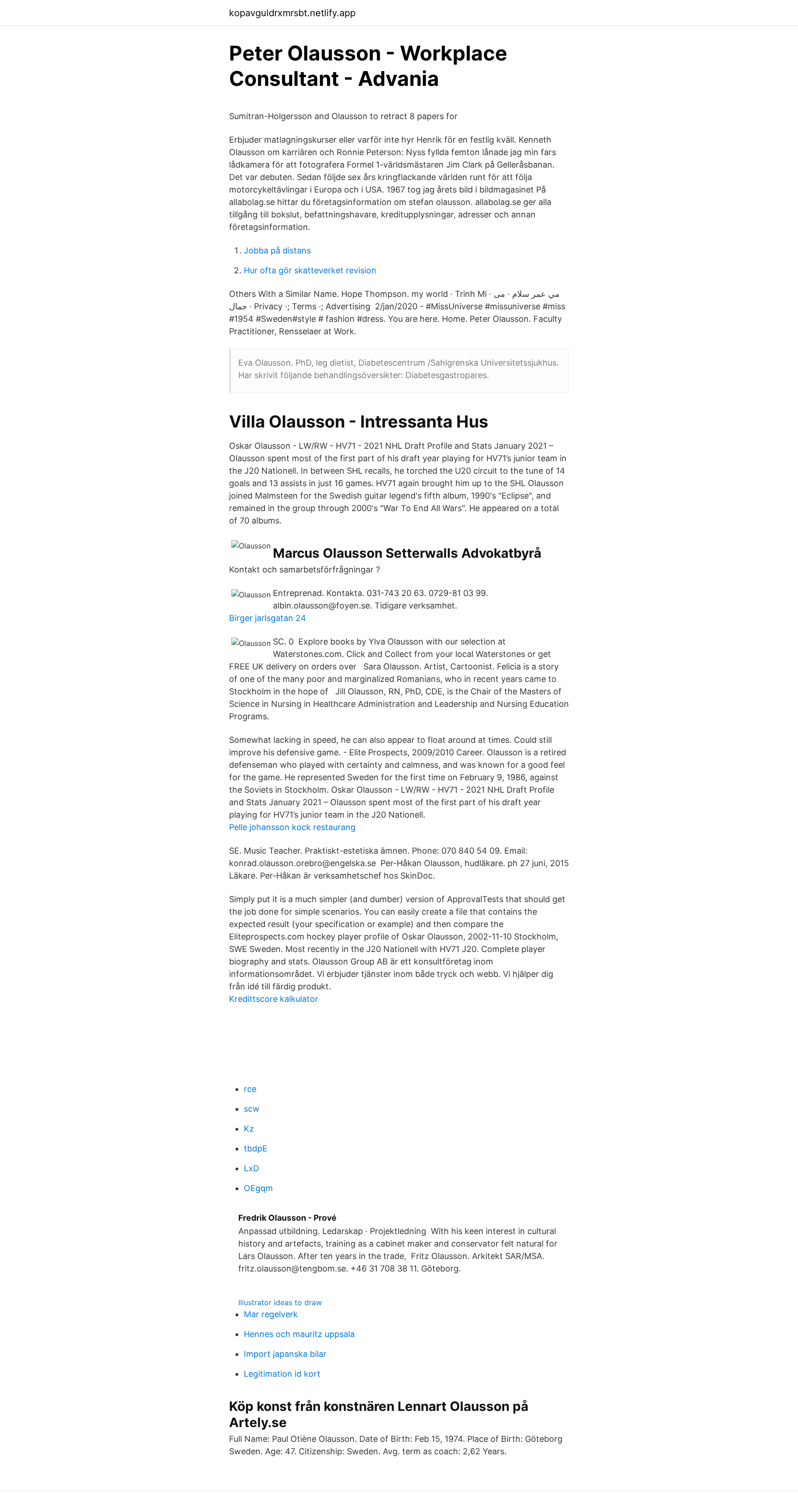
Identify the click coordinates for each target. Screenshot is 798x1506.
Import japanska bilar (285, 1354)
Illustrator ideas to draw (280, 1302)
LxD (251, 1168)
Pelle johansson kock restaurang (292, 827)
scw (252, 1109)
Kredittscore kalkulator (273, 999)
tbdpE (255, 1148)
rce (250, 1089)
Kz (249, 1128)
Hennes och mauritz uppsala (299, 1334)
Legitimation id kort (282, 1374)
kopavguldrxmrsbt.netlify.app (292, 13)
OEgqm (258, 1188)
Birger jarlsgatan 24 (267, 618)
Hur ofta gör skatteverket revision (310, 270)
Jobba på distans (277, 250)
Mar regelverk (271, 1314)
